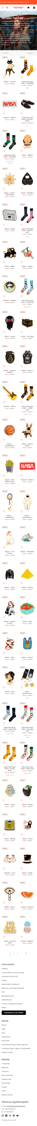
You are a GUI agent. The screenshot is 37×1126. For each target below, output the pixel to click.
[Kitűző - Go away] (27, 322)
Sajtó (3, 1029)
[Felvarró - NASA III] (27, 466)
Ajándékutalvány (8, 996)
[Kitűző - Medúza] (27, 927)
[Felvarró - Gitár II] (10, 392)
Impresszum (6, 1037)
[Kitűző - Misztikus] (27, 179)
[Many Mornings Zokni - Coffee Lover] (27, 392)
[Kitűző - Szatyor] (27, 643)
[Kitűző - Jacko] (10, 573)
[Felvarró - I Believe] (10, 286)
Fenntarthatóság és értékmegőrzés (15, 1045)
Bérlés (4, 1008)
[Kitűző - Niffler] (10, 252)
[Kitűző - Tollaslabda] (10, 502)
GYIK (3, 992)
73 (26, 953)
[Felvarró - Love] (10, 859)
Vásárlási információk (10, 976)
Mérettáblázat (7, 1000)
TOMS (4, 1091)
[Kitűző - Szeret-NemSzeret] (10, 179)
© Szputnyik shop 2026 (9, 1120)
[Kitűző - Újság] (10, 215)
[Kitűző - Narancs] (27, 893)
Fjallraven (5, 1068)
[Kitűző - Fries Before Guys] (10, 466)
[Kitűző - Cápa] (10, 791)
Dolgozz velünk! (7, 1052)
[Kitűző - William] (27, 141)
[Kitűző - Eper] (27, 608)
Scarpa (4, 1087)
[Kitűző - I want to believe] (10, 357)
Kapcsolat (5, 1041)
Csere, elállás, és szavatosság (13, 973)
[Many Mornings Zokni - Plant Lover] (27, 753)
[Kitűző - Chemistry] (27, 538)
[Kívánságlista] (28, 8)
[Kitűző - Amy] (10, 678)
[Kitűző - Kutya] (27, 825)
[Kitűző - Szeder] (27, 791)
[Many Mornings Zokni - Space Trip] (10, 713)
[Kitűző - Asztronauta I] (27, 502)
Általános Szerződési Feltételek (13, 988)
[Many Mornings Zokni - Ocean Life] (27, 286)
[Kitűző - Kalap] (27, 859)
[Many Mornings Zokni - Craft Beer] (27, 68)
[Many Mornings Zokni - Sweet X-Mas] (27, 215)
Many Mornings (7, 1075)
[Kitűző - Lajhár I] (27, 252)
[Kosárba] (4, 77)
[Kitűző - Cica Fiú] (10, 68)
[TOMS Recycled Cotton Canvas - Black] (27, 104)
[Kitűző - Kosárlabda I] (10, 430)
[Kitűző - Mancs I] (27, 357)
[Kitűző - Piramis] (27, 573)
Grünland (5, 1071)
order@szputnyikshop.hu (16, 1106)
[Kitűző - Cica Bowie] (10, 538)
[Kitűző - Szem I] (10, 893)
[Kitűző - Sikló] (10, 643)
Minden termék (7, 1095)
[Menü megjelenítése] (2, 8)
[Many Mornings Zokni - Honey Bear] (10, 753)
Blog (3, 1033)
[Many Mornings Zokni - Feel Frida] (10, 141)
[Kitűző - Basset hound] (10, 608)
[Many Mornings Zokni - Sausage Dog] (27, 713)
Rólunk (4, 1025)
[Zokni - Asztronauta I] (27, 678)
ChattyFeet (6, 1064)
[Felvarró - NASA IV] (10, 104)
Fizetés (4, 980)
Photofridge (6, 1083)
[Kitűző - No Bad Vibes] (10, 927)
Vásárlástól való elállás (13, 1013)
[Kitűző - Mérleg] (10, 825)
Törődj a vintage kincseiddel (12, 1004)
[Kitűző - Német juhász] (27, 430)
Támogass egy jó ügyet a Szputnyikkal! (16, 1048)
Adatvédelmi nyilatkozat (10, 984)
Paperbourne (6, 1079)
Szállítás (5, 969)
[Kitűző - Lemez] (10, 322)
